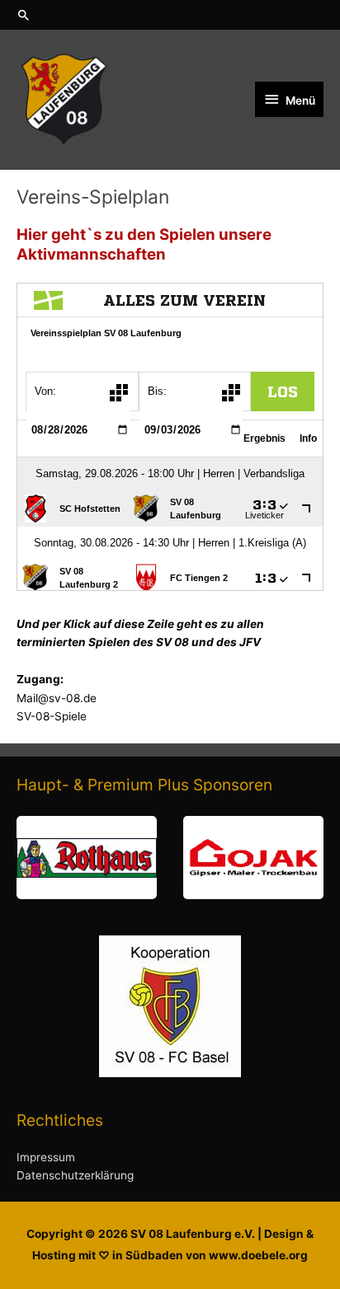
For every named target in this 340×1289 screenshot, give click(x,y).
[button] (170, 14)
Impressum (46, 1157)
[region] (170, 857)
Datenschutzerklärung (75, 1175)
